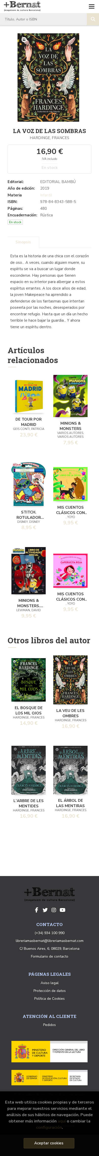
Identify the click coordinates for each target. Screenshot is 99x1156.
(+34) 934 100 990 (49, 933)
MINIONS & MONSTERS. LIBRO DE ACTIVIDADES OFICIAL (28, 603)
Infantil (46, 195)
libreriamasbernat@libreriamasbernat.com (50, 940)
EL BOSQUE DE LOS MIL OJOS (29, 710)
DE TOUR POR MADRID (28, 421)
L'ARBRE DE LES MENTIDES (28, 803)
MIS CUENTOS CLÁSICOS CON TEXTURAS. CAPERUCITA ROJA (70, 596)
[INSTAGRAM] (54, 910)
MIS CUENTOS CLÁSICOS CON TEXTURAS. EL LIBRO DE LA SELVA (70, 510)
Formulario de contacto (49, 956)
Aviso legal (50, 983)
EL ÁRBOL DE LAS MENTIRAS (70, 803)
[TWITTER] (45, 910)
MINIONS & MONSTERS (70, 425)
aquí (62, 1121)
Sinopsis (23, 242)
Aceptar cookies (48, 1143)
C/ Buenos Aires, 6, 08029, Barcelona (49, 948)
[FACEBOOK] (36, 910)
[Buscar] (93, 19)
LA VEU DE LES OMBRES (70, 713)
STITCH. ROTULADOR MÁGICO (28, 514)
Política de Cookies (49, 998)
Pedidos (49, 1024)
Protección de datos (50, 990)
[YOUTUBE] (62, 910)
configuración (49, 1127)
